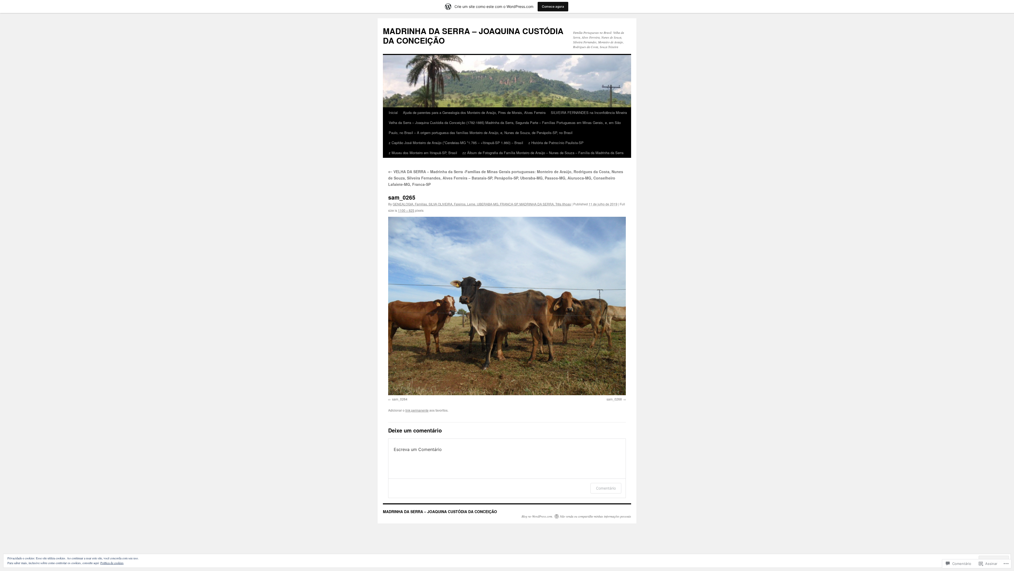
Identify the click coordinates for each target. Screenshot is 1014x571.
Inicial (393, 112)
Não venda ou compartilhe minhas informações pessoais (595, 516)
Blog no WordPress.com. (537, 516)
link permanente (417, 410)
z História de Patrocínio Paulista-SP (556, 142)
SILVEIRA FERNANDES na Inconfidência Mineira (589, 112)
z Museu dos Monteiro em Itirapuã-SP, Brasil (423, 152)
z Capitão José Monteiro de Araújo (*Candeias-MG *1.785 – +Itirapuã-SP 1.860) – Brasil (456, 142)
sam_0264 (399, 399)
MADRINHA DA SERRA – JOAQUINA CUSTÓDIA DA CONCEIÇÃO (473, 35)
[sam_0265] (507, 306)
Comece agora (553, 6)
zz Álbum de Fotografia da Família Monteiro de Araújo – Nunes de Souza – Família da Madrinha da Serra (542, 152)
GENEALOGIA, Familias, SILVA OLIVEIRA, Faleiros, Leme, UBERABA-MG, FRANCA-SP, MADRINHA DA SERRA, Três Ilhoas (482, 204)
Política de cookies (112, 563)
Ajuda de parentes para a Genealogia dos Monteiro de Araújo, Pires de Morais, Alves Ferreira (474, 112)
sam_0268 (614, 399)
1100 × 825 (406, 210)
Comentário (606, 488)
